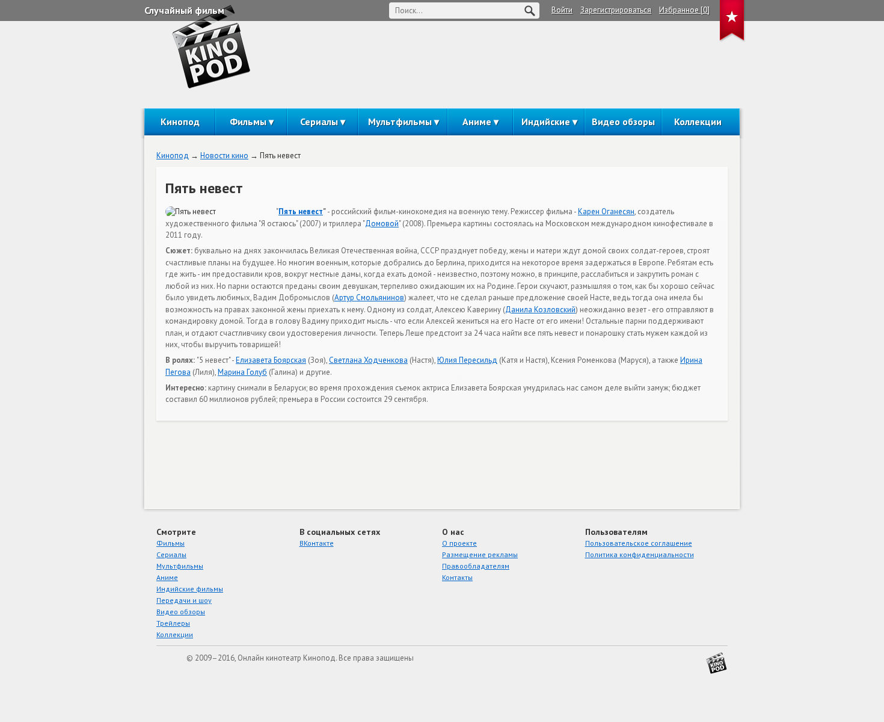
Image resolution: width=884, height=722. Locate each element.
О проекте (459, 543)
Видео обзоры (623, 122)
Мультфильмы (400, 122)
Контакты (457, 577)
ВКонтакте (316, 543)
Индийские (545, 122)
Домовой (382, 223)
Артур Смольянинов (369, 297)
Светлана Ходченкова (368, 360)
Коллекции (698, 122)
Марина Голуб (242, 372)
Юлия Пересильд (467, 360)
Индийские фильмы (189, 588)
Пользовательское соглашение (638, 543)
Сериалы (319, 122)
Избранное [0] (684, 10)
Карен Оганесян (606, 211)
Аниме (476, 122)
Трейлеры (173, 623)
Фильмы (248, 122)
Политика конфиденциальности (639, 554)
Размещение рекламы (480, 554)
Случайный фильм (184, 10)
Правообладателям (475, 565)
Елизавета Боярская (271, 360)
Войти (561, 10)
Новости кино (224, 155)
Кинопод (180, 122)
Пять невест (300, 211)
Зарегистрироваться (615, 10)
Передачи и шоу (184, 600)
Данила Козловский (540, 309)
